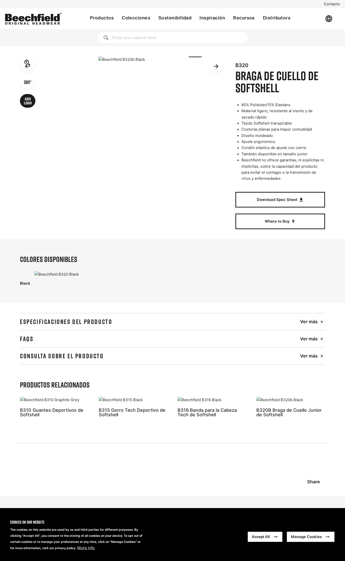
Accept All (261, 537)
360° (28, 82)
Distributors (276, 17)
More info (86, 548)
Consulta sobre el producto (62, 356)
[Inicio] (33, 19)
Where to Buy (278, 221)
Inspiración (212, 17)
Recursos (244, 17)
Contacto (332, 4)
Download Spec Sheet (278, 199)
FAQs (26, 339)
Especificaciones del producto (66, 321)
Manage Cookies (306, 536)
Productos (102, 17)
